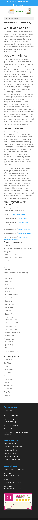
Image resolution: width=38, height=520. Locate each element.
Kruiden (8, 269)
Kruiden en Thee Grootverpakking (16, 273)
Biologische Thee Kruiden (14, 257)
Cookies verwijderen (24, 229)
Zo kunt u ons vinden (12, 460)
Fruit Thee (9, 291)
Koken (6, 267)
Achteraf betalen (11, 443)
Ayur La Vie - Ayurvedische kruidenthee (18, 248)
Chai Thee (8, 282)
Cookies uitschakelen (24, 233)
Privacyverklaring (11, 450)
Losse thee (7, 276)
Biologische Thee (11, 254)
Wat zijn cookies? (23, 218)
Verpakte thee (9, 339)
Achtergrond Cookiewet (17, 214)
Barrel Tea (9, 341)
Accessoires (8, 245)
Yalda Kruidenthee (12, 351)
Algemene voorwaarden (13, 447)
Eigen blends (10, 288)
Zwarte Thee (9, 314)
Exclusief (7, 264)
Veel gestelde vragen (12, 456)
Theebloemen (10, 348)
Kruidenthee (9, 301)
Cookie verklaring (11, 453)
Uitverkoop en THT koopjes (13, 332)
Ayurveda (8, 278)
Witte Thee (9, 307)
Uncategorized (9, 336)
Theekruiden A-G (11, 320)
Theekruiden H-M (11, 323)
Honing (6, 382)
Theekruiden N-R (11, 326)
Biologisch (7, 252)
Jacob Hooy (9, 345)
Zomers (8, 311)
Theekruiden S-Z (11, 329)
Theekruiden (8, 317)
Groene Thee (9, 298)
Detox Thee (9, 285)
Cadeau (6, 261)
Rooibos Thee (10, 304)
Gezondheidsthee (11, 295)
